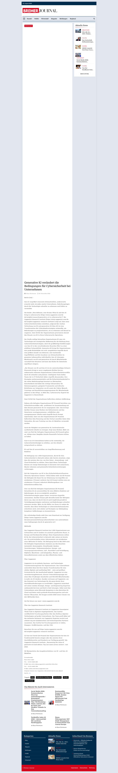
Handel (29, 19)
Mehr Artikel (84, 73)
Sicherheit (57, 677)
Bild (32, 677)
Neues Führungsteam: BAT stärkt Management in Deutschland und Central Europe (62, 721)
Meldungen (63, 19)
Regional (73, 19)
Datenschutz (83, 768)
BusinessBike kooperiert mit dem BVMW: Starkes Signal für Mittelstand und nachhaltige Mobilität (62, 697)
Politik (36, 19)
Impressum (74, 768)
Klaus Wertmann (31, 293)
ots (30, 673)
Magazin (54, 19)
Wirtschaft (45, 19)
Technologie (30, 680)
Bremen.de (76, 740)
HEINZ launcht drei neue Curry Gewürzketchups (87, 50)
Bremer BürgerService (80, 748)
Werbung (92, 768)
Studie (66, 677)
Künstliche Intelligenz (44, 677)
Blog (26, 740)
